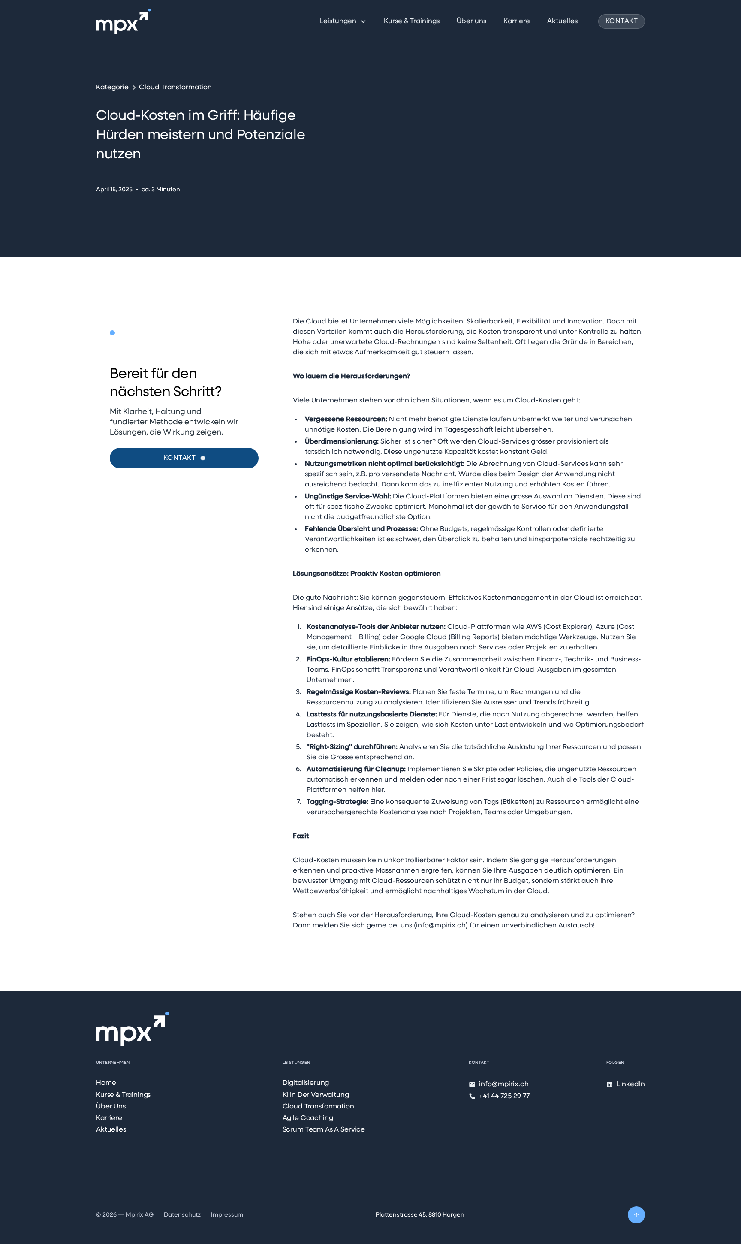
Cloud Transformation (318, 1106)
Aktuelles (562, 21)
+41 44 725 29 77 (504, 1096)
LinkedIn (631, 1084)
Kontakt (621, 21)
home (106, 1083)
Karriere (516, 21)
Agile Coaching (308, 1118)
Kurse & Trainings (412, 21)
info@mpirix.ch (504, 1084)
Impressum (227, 1215)
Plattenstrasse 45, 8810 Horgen (420, 1215)
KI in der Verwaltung (316, 1095)
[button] (343, 21)
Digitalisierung (306, 1083)
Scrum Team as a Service (324, 1129)
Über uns (471, 21)
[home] (123, 21)
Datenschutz (182, 1215)
